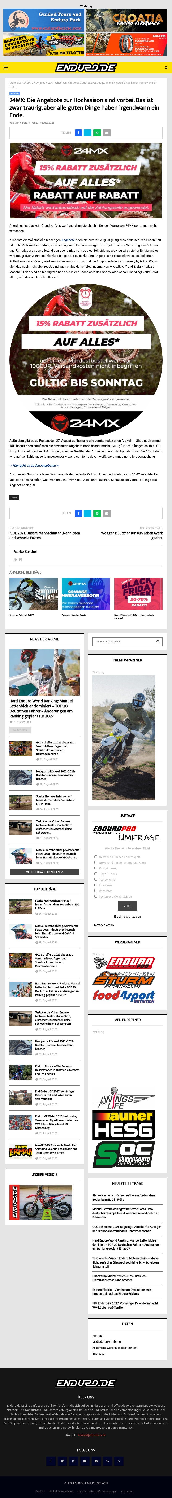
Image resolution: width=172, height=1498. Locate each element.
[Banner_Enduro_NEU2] (43, 11)
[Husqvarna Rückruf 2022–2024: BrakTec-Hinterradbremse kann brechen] (20, 777)
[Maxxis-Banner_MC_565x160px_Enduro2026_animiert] (126, 36)
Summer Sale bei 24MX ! (74, 615)
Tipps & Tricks (108, 874)
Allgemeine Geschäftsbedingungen (114, 1347)
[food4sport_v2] (123, 1003)
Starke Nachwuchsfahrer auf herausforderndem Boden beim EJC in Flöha (56, 800)
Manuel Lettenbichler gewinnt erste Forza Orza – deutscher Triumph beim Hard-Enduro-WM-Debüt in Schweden (56, 932)
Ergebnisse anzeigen (127, 916)
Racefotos (105, 891)
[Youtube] (85, 1461)
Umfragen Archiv (103, 925)
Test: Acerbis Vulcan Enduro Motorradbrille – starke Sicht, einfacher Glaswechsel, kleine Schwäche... (54, 827)
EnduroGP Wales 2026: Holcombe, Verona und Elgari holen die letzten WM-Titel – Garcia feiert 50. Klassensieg (56, 1122)
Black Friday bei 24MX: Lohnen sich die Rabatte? (134, 617)
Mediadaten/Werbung (106, 1341)
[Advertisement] (127, 1060)
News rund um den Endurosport (119, 857)
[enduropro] (123, 968)
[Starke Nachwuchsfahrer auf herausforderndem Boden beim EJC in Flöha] (20, 802)
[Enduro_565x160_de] (43, 36)
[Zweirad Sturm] (123, 987)
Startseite (15, 82)
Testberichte (107, 879)
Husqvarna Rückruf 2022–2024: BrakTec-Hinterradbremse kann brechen (55, 775)
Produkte (14, 93)
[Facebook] (51, 1461)
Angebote (68, 240)
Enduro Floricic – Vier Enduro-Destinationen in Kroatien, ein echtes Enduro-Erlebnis (57, 1070)
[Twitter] (62, 1461)
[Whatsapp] (119, 1461)
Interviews (105, 885)
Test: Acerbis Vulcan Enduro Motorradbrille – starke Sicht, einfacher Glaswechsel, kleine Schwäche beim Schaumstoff (53, 1018)
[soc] (123, 1167)
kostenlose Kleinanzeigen (115, 896)
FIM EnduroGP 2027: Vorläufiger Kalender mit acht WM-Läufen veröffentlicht (54, 1095)
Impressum (99, 1353)
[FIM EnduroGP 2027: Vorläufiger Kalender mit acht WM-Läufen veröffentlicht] (20, 1097)
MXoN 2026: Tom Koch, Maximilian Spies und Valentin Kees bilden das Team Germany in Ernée (56, 1149)
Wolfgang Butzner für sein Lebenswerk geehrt (132, 536)
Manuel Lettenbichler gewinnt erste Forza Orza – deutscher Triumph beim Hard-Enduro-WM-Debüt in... (57, 854)
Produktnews (107, 868)
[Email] (96, 1461)
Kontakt (97, 1335)
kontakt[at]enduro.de (92, 1435)
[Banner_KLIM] (123, 799)
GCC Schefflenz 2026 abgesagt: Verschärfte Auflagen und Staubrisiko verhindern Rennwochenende (55, 748)
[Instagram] (73, 1461)
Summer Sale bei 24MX (21, 615)
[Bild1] (126, 11)
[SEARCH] (158, 641)
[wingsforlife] (123, 1107)
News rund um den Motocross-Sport (122, 862)
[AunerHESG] (123, 1138)
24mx (14, 497)
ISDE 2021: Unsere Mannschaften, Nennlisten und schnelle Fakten (44, 536)
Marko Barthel (22, 122)
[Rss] (107, 1461)
